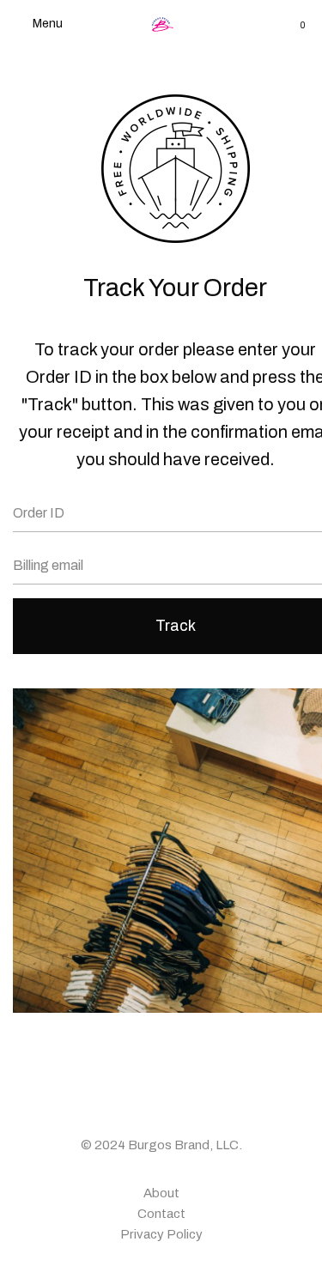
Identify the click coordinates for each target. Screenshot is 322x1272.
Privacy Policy (161, 1234)
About (161, 1193)
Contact (161, 1214)
